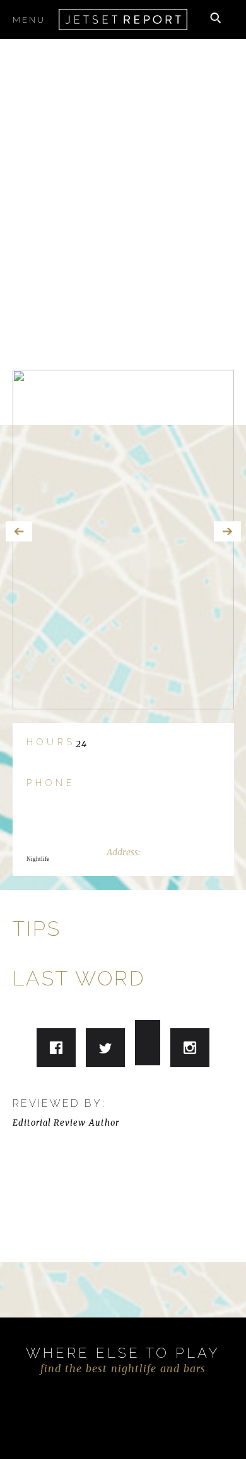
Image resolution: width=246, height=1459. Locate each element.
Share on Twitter (105, 1050)
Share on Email (190, 1048)
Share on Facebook (56, 1048)
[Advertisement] (123, 178)
